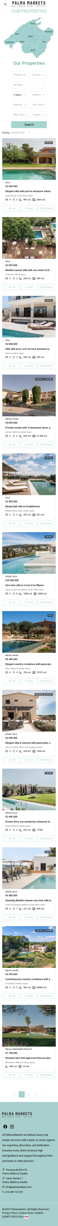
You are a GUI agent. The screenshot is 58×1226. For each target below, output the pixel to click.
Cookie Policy (26, 1213)
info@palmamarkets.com (19, 1187)
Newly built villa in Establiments (22, 506)
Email (30, 208)
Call (13, 208)
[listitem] (20, 40)
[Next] (43, 1094)
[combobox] (38, 74)
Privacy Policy (9, 1213)
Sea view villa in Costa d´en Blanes (24, 585)
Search (29, 124)
